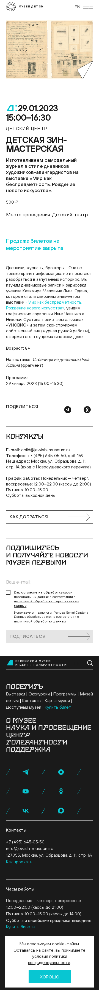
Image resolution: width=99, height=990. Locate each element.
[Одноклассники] (87, 409)
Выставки (15, 693)
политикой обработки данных (40, 621)
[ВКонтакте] (26, 811)
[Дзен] (61, 772)
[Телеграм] (67, 409)
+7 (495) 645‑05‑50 (25, 841)
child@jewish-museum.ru (45, 449)
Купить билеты (20, 926)
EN (77, 6)
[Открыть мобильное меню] (88, 7)
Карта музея (57, 700)
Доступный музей (23, 707)
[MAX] (61, 811)
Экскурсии (39, 693)
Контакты (31, 700)
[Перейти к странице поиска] (90, 663)
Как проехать (19, 861)
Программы (64, 693)
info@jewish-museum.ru (29, 848)
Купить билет (58, 707)
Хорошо (49, 976)
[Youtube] (26, 791)
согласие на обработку (41, 592)
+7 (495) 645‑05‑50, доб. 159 (56, 455)
